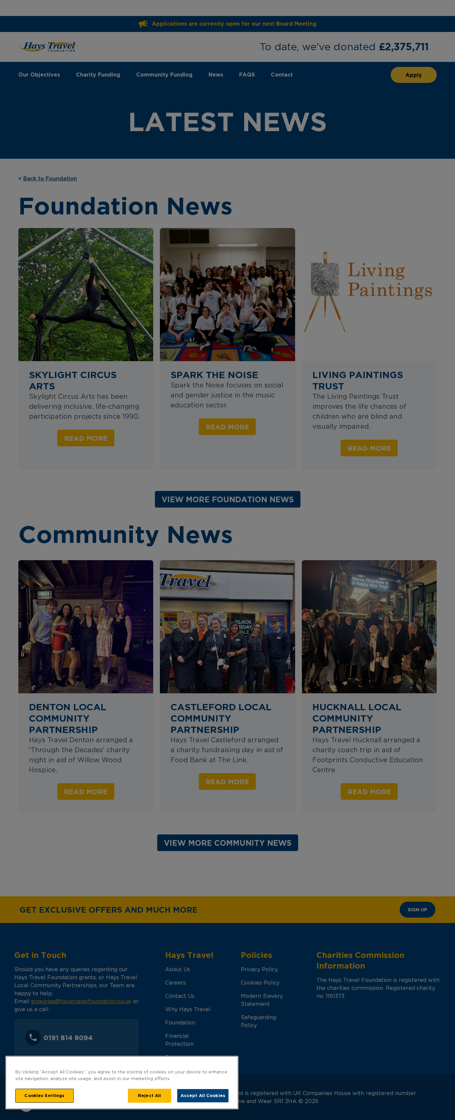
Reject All (149, 1095)
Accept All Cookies (203, 1095)
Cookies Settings (44, 1095)
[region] (121, 1082)
